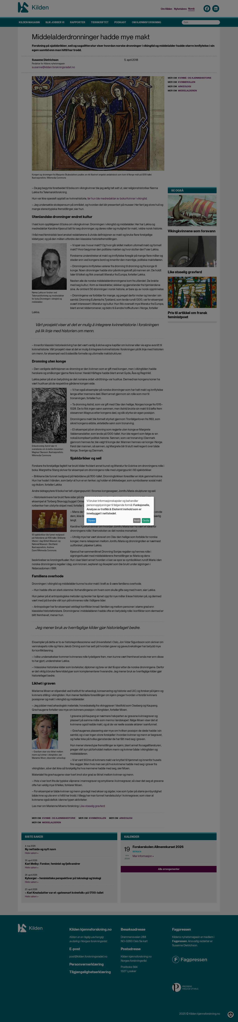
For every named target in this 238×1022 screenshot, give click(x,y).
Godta (146, 520)
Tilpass (91, 520)
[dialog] (119, 511)
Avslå (137, 520)
